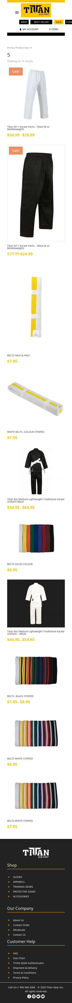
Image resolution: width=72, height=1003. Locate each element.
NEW (24, 22)
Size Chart (19, 958)
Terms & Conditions (24, 972)
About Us (18, 920)
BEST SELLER (41, 22)
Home (10, 47)
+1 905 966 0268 (26, 987)
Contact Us (19, 934)
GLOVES (17, 877)
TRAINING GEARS (23, 886)
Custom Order (21, 925)
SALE (59, 22)
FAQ (15, 953)
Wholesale (19, 930)
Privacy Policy (21, 977)
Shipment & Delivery (25, 968)
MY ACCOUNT (31, 29)
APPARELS (19, 881)
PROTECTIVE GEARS (24, 891)
